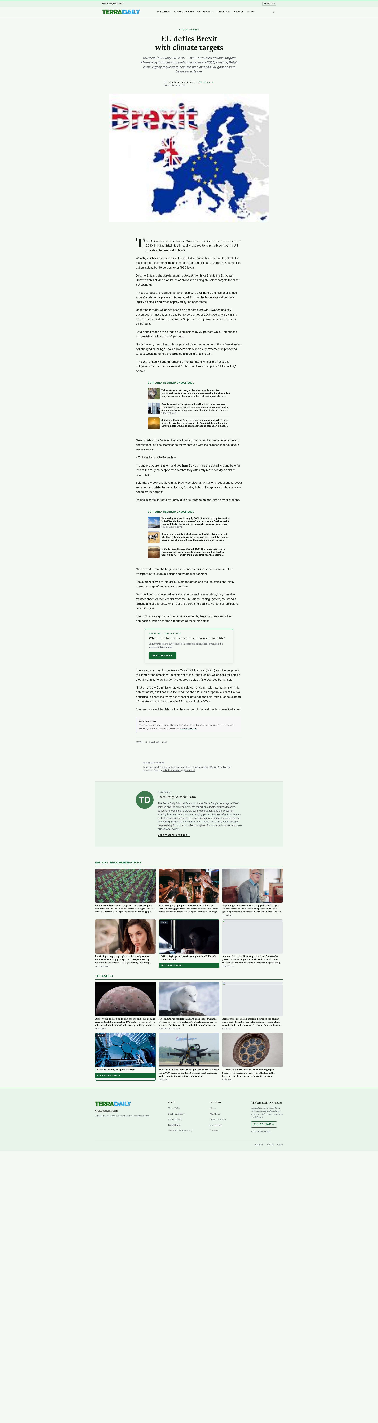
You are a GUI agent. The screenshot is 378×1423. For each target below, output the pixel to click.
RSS (268, 1131)
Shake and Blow (184, 12)
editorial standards (172, 770)
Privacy (259, 1145)
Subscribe (269, 3)
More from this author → (174, 835)
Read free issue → (162, 655)
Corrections (216, 1125)
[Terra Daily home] (121, 12)
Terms (270, 1145)
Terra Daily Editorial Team (181, 82)
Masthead (215, 1114)
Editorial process (206, 82)
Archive (239, 12)
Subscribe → (264, 1124)
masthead (190, 770)
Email (164, 742)
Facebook (154, 742)
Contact (214, 1131)
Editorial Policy (218, 1119)
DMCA (280, 1145)
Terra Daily (164, 12)
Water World (205, 12)
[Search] (273, 12)
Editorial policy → (188, 728)
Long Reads (223, 12)
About (250, 12)
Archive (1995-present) (180, 1131)
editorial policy (170, 828)
